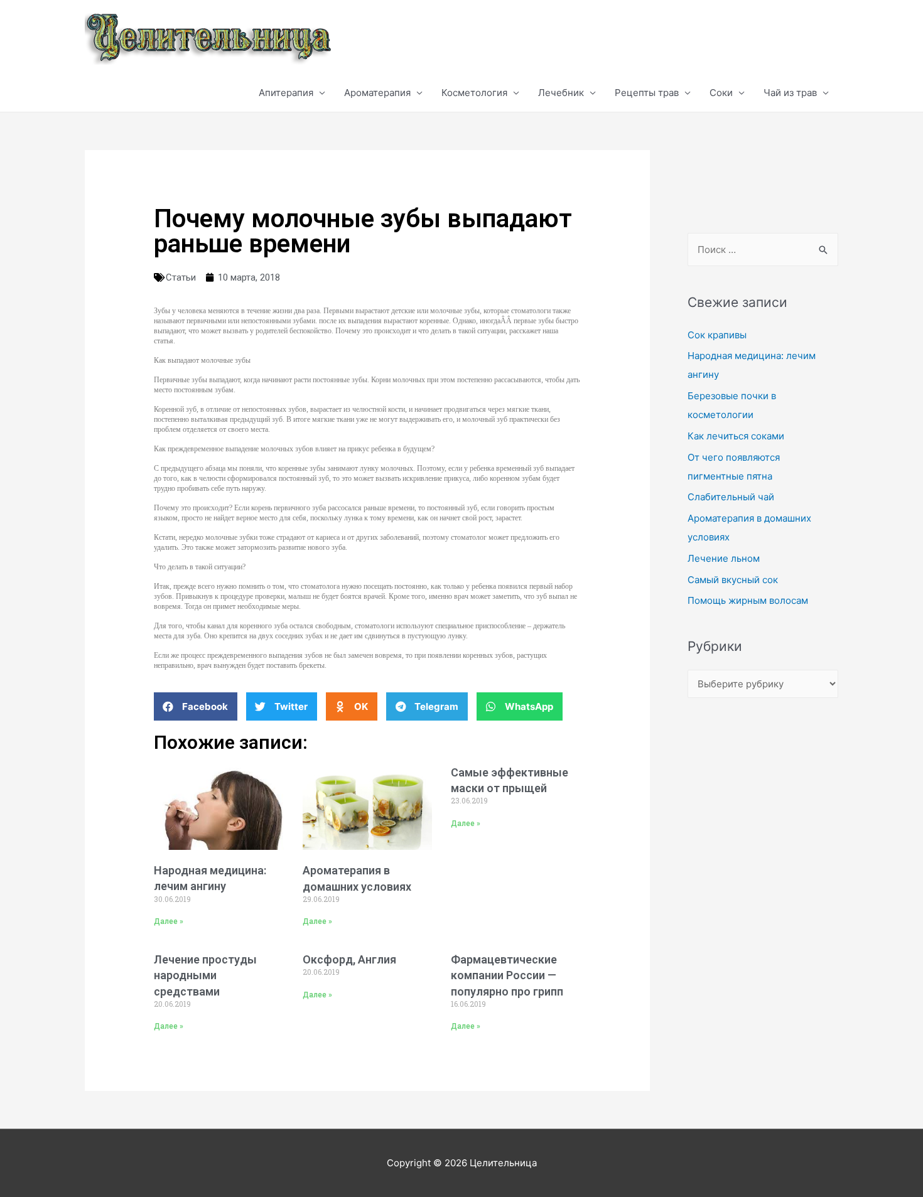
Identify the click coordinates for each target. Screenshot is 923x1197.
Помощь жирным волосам (748, 600)
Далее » (168, 921)
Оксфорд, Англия (349, 959)
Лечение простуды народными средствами (205, 975)
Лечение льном (724, 558)
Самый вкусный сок (733, 580)
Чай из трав (790, 93)
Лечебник (561, 93)
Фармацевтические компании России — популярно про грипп (507, 975)
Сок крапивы (717, 335)
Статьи (181, 277)
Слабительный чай (731, 497)
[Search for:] (763, 249)
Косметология (474, 93)
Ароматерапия (377, 93)
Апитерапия (286, 93)
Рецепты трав (647, 93)
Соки (721, 93)
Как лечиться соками (736, 436)
